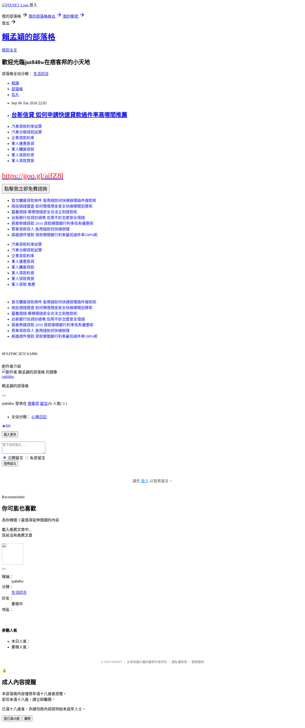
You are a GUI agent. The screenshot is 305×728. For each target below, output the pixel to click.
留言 (44, 404)
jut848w (8, 377)
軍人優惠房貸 (22, 144)
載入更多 (10, 434)
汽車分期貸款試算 (26, 132)
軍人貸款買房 (22, 161)
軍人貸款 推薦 (23, 284)
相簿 (15, 83)
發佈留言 (10, 463)
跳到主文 (9, 50)
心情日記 (39, 417)
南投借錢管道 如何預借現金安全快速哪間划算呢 (51, 206)
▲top (6, 425)
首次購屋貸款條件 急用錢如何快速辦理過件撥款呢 (53, 201)
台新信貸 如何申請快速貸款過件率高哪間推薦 (69, 115)
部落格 (17, 89)
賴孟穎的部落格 (28, 37)
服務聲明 (198, 662)
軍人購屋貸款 (22, 149)
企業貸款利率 (22, 138)
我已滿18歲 (12, 718)
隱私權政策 (179, 662)
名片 (15, 95)
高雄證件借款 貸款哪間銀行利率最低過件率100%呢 (54, 235)
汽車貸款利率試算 (26, 126)
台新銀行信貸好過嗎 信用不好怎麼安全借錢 (48, 218)
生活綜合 (41, 74)
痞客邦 (33, 404)
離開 (27, 718)
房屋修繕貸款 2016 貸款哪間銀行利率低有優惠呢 (52, 223)
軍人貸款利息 (22, 155)
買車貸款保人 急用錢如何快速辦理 (40, 229)
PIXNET (117, 662)
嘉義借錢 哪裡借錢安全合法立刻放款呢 (44, 212)
